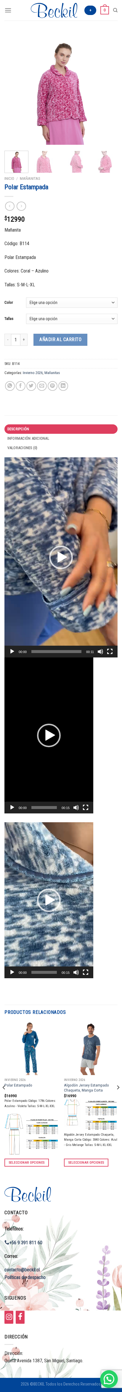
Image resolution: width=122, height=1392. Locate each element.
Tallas (8, 318)
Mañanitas (30, 178)
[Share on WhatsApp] (10, 386)
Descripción (18, 429)
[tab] (61, 429)
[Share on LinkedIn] (63, 386)
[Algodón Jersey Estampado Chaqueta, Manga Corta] (91, 1048)
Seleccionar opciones (27, 1163)
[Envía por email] (42, 386)
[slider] (56, 651)
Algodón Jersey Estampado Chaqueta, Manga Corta (86, 1088)
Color (8, 302)
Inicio (9, 178)
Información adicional (28, 438)
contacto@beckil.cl (22, 1270)
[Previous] (14, 88)
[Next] (107, 88)
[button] (61, 557)
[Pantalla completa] (110, 652)
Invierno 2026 (33, 373)
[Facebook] (20, 1317)
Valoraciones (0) (22, 448)
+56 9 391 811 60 (25, 1242)
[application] (61, 557)
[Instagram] (8, 1317)
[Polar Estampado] (31, 1048)
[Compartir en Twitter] (31, 386)
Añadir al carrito (60, 339)
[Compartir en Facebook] (20, 386)
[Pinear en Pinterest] (52, 386)
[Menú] (8, 10)
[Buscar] (115, 10)
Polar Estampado (18, 1085)
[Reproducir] (12, 652)
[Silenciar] (100, 652)
